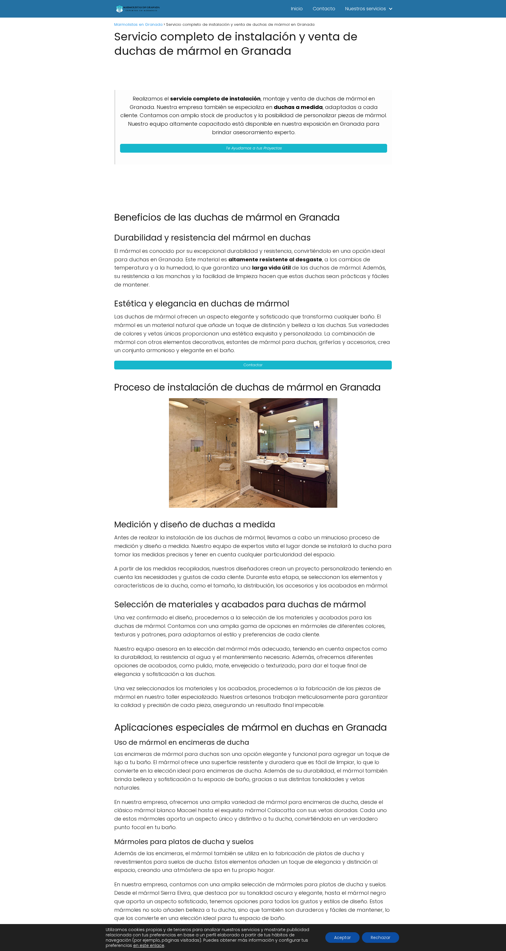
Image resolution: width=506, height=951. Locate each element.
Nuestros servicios (365, 8)
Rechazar (380, 937)
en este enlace (148, 945)
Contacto (324, 8)
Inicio (297, 8)
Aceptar (342, 937)
